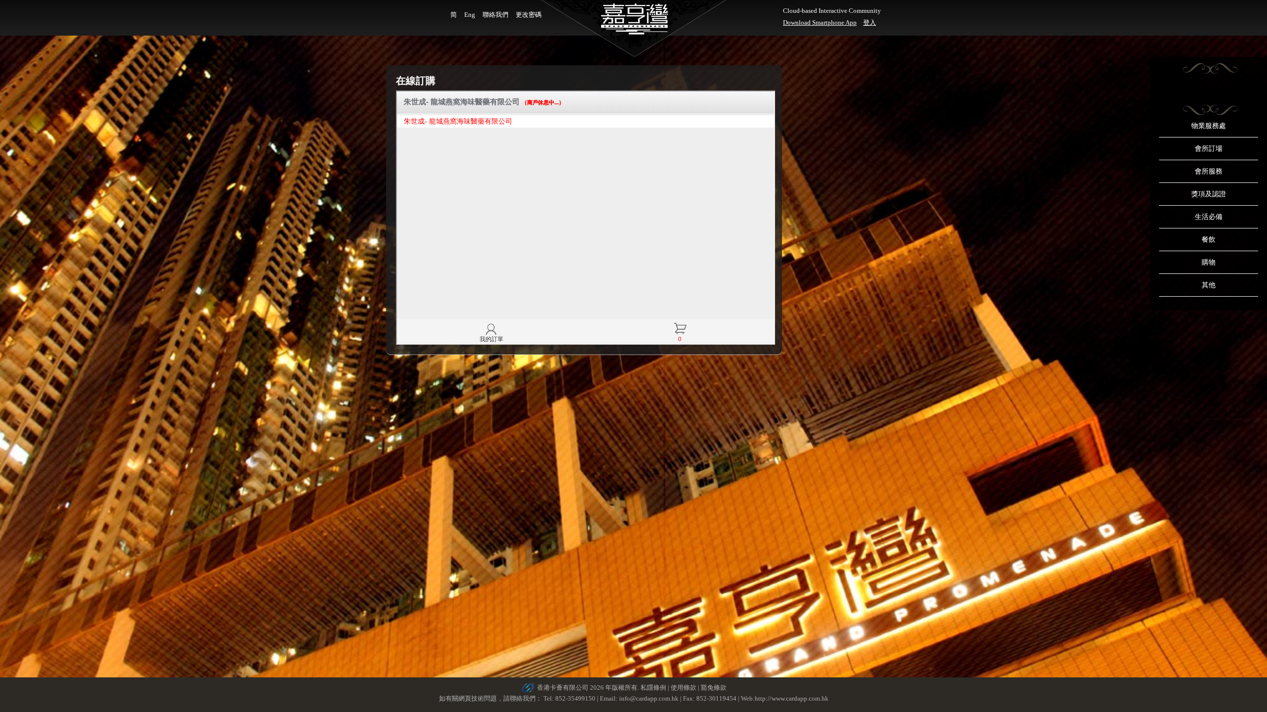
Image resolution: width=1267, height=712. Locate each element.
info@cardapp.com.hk (649, 698)
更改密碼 (528, 14)
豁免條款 (714, 687)
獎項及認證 (1208, 194)
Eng (469, 14)
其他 (1209, 285)
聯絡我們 (495, 14)
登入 (869, 22)
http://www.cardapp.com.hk (791, 698)
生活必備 (1208, 217)
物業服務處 (1208, 126)
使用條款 (683, 687)
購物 (1209, 262)
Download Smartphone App (820, 22)
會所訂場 (1208, 148)
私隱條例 (653, 687)
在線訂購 (416, 80)
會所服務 (1208, 171)
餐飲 (1209, 239)
